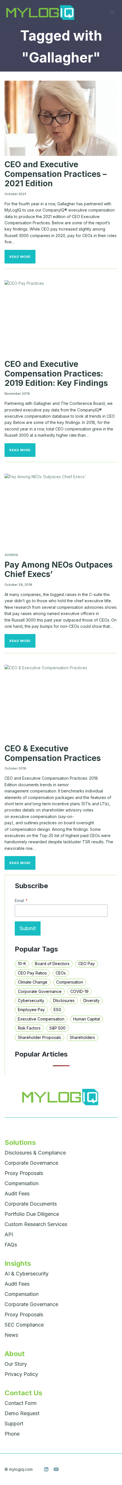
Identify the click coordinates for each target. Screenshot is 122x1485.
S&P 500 (57, 1028)
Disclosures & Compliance (35, 1153)
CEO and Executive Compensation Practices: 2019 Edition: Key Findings (56, 373)
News (11, 1335)
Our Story (16, 1364)
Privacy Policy (21, 1374)
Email (21, 900)
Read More (22, 258)
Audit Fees (17, 1194)
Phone (12, 1434)
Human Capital (86, 1019)
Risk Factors (29, 1028)
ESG (57, 1009)
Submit (28, 928)
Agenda (11, 555)
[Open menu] (112, 12)
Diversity (91, 1000)
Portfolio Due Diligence (32, 1214)
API (9, 1234)
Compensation (69, 982)
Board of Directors (52, 963)
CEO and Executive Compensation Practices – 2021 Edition (56, 174)
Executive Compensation (41, 1019)
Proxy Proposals (24, 1173)
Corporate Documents (31, 1204)
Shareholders (82, 1037)
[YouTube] (56, 1469)
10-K (22, 963)
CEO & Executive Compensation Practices (53, 753)
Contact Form (21, 1403)
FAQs (11, 1245)
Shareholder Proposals (39, 1037)
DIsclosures (64, 1000)
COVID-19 (79, 991)
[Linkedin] (46, 1469)
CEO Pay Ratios (32, 973)
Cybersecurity (31, 1000)
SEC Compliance (24, 1325)
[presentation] (61, 118)
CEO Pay (86, 963)
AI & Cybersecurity (27, 1274)
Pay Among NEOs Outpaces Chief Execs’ (59, 569)
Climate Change (32, 982)
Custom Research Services (36, 1224)
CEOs (61, 973)
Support (14, 1424)
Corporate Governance (40, 991)
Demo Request (22, 1413)
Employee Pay (31, 1009)
